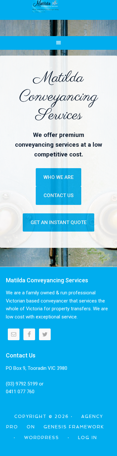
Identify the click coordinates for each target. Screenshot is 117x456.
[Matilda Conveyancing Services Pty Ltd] (45, 10)
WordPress (41, 437)
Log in (87, 437)
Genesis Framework (74, 426)
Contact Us (58, 195)
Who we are (58, 177)
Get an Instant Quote (58, 222)
